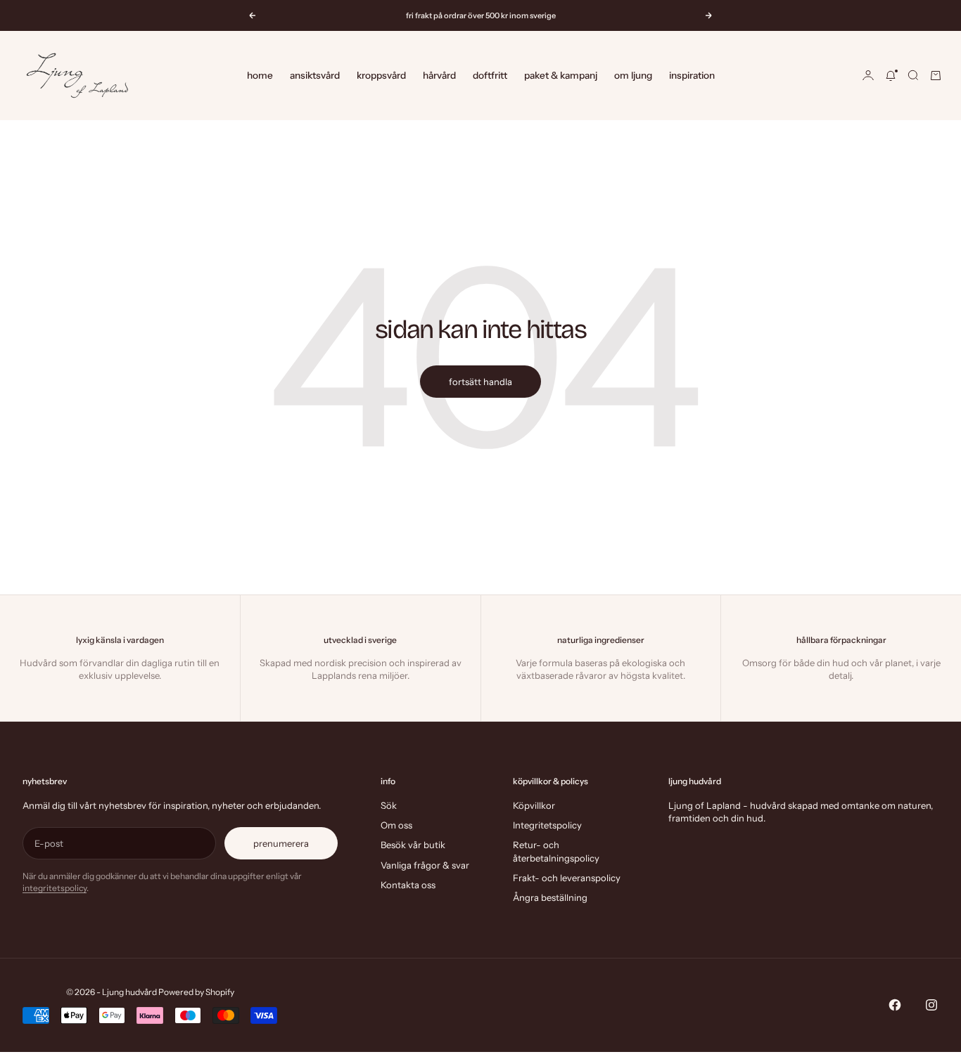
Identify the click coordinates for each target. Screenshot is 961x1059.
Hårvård (439, 75)
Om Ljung (633, 75)
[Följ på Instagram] (931, 1005)
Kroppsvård (381, 75)
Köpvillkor (534, 805)
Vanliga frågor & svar (425, 865)
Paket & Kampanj (560, 75)
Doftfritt (490, 75)
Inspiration (692, 75)
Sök (389, 805)
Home (260, 75)
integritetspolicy (55, 888)
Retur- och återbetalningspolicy (556, 851)
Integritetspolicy (547, 825)
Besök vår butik (413, 844)
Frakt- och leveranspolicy (566, 877)
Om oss (396, 825)
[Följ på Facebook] (895, 1005)
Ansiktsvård (315, 75)
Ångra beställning (550, 897)
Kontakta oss (408, 884)
